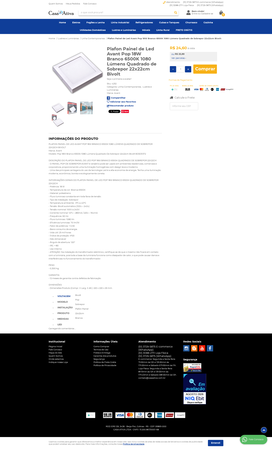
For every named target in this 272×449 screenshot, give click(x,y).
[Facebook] (210, 348)
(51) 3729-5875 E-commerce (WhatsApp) (203, 2)
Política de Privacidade (105, 365)
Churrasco (191, 23)
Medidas (63, 319)
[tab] (65, 296)
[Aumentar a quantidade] (188, 69)
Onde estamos (56, 359)
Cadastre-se (207, 14)
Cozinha (208, 23)
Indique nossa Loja (58, 362)
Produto (63, 313)
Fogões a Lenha (95, 23)
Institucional (57, 341)
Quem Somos (56, 4)
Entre (194, 14)
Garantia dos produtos (105, 356)
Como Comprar (101, 347)
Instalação (65, 308)
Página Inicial (55, 347)
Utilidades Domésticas (93, 30)
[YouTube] (202, 348)
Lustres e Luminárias (124, 30)
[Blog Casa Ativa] (194, 348)
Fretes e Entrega (102, 353)
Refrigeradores (144, 23)
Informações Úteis (106, 341)
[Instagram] (186, 348)
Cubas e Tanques (169, 23)
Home (62, 23)
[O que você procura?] (175, 12)
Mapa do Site (55, 353)
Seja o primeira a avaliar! (119, 79)
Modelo (62, 302)
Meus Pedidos (73, 4)
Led (59, 325)
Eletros (76, 23)
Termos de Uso (101, 350)
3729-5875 (210, 5)
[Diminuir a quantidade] (173, 69)
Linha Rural (163, 30)
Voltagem (63, 296)
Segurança (99, 359)
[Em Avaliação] (194, 389)
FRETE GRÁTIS (184, 30)
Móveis (146, 30)
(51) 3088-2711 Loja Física (182, 5)
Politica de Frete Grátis (105, 362)
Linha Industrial (120, 23)
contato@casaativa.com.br (151, 378)
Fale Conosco (89, 4)
